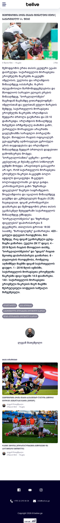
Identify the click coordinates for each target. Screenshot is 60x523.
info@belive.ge (43, 501)
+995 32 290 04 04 (21, 501)
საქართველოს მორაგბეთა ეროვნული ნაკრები (24, 311)
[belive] (32, 4)
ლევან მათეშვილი (30, 342)
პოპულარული (9, 306)
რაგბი (18, 63)
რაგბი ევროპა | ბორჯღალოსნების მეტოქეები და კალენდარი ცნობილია (25, 447)
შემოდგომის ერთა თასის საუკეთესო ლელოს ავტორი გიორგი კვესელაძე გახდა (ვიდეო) (28, 399)
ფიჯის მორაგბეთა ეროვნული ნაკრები (20, 317)
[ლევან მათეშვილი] (4, 405)
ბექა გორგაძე (26, 306)
